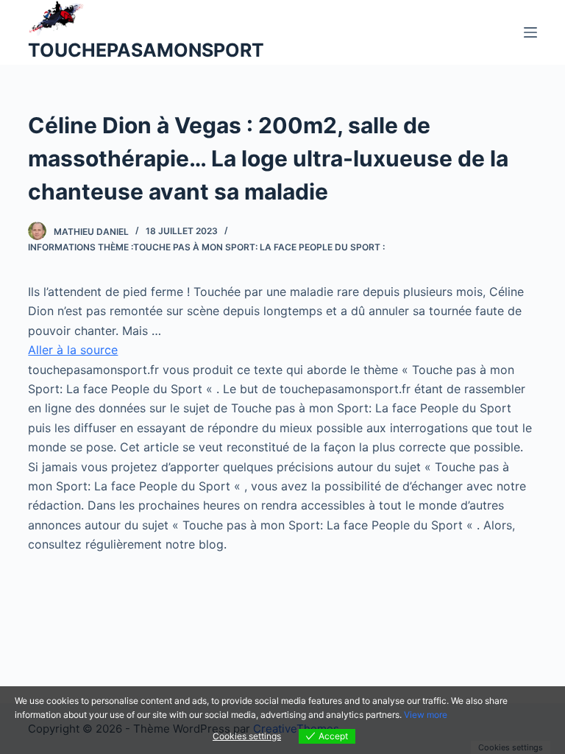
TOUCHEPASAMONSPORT (146, 50)
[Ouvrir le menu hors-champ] (530, 32)
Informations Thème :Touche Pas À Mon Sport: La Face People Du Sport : (206, 247)
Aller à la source (73, 349)
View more (425, 714)
